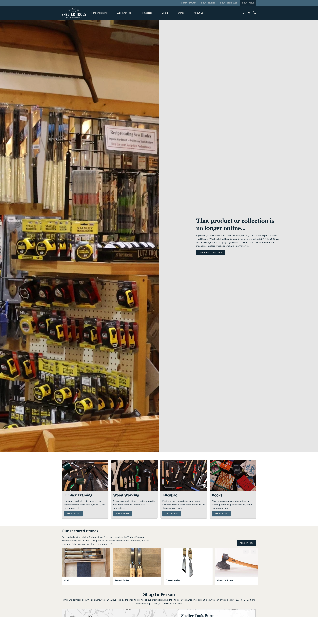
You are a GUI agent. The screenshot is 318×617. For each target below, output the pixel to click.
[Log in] (247, 12)
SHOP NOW (73, 513)
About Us (198, 12)
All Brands (246, 543)
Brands (181, 12)
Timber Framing (99, 12)
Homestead (146, 12)
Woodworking (124, 12)
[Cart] (253, 12)
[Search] (241, 12)
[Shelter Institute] (74, 13)
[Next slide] (253, 552)
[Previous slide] (246, 552)
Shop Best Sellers (210, 252)
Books (165, 12)
